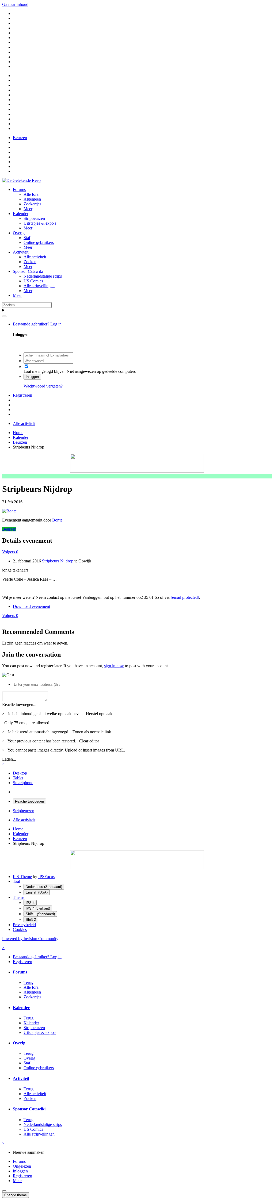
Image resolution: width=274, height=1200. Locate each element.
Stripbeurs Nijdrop (57, 561)
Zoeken (30, 261)
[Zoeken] (4, 316)
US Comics (33, 281)
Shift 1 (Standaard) (40, 914)
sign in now (114, 666)
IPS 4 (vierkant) (38, 908)
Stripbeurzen (34, 218)
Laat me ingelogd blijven (45, 371)
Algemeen (32, 199)
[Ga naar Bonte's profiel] (9, 511)
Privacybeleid (24, 924)
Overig (19, 233)
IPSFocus (46, 876)
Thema (19, 897)
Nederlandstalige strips (43, 276)
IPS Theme (22, 876)
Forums (19, 189)
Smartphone (23, 782)
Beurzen (9, 529)
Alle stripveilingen (39, 285)
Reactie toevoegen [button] (29, 801)
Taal (16, 881)
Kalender (20, 213)
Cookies (20, 929)
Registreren (22, 395)
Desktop (20, 773)
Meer (28, 208)
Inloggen (32, 377)
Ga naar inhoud (15, 4)
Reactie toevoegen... (19, 704)
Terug (28, 982)
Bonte (57, 520)
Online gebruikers (39, 242)
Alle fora (31, 194)
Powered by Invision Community (30, 938)
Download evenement (31, 606)
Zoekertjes (32, 204)
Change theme (15, 1195)
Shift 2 (31, 920)
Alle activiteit (35, 257)
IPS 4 (30, 903)
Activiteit (20, 252)
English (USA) (37, 892)
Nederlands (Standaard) (44, 887)
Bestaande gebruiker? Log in (38, 324)
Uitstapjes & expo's (40, 223)
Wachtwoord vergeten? (43, 386)
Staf (27, 237)
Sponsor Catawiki (28, 271)
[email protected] (185, 597)
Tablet (18, 778)
